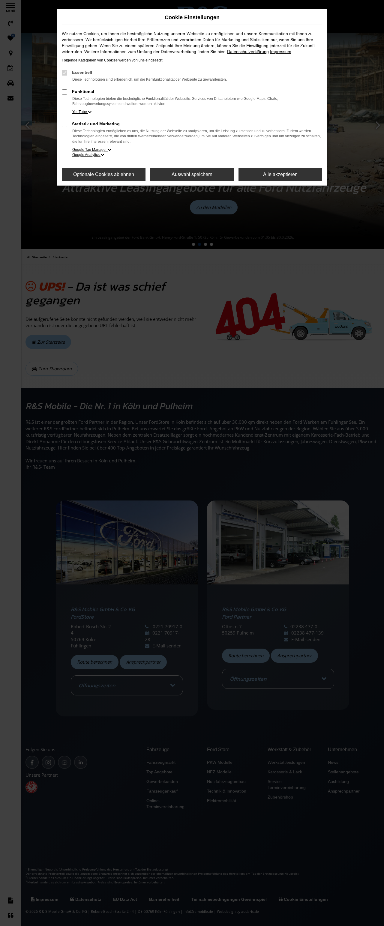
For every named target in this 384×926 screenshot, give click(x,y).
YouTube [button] (80, 112)
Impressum (280, 51)
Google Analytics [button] (86, 155)
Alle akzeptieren (280, 174)
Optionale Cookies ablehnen (103, 174)
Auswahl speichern (192, 174)
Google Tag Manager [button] (90, 150)
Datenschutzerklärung (248, 51)
